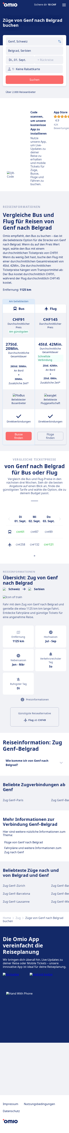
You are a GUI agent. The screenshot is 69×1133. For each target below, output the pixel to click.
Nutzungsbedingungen (39, 1104)
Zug (18, 918)
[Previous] (9, 519)
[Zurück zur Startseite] (10, 5)
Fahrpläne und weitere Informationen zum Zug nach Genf (32, 850)
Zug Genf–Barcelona (16, 894)
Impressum (10, 1104)
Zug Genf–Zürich (14, 886)
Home (7, 918)
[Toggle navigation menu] (64, 5)
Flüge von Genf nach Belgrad (23, 842)
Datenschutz (11, 1111)
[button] (20, 60)
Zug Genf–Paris (13, 800)
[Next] (60, 519)
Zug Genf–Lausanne (16, 902)
